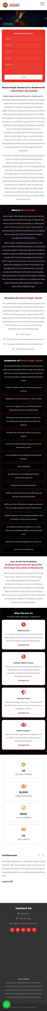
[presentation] (39, 854)
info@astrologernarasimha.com (25, 923)
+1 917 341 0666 (25, 918)
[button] (7, 1004)
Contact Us (23, 645)
